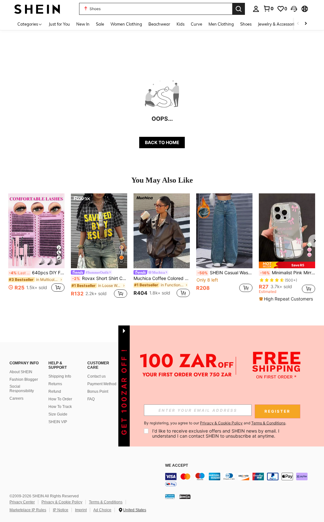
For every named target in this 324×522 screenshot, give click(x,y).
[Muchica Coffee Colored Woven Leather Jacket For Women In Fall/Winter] (162, 230)
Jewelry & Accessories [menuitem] (278, 24)
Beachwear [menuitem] (159, 24)
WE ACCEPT (176, 466)
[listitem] (36, 246)
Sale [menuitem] (100, 24)
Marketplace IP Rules (27, 510)
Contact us (96, 376)
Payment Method (101, 384)
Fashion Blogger (23, 379)
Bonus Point (97, 391)
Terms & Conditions (105, 502)
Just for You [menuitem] (59, 24)
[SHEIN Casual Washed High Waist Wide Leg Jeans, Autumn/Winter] (224, 230)
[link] (268, 8)
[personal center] (256, 9)
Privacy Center (22, 502)
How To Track (60, 406)
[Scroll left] (298, 24)
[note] (287, 265)
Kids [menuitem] (180, 24)
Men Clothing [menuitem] (221, 24)
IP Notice (60, 510)
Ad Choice (102, 510)
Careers (16, 398)
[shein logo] (37, 8)
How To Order (60, 399)
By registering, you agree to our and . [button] (215, 423)
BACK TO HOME (162, 142)
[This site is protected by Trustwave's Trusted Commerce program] (170, 496)
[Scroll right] (305, 24)
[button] (294, 9)
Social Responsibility (21, 388)
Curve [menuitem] (196, 24)
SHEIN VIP (57, 422)
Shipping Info (59, 376)
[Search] (238, 9)
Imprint (81, 510)
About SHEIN (20, 372)
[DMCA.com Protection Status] (184, 496)
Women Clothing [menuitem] (126, 24)
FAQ (91, 399)
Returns (55, 384)
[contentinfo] (243, 480)
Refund (54, 391)
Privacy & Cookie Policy (61, 502)
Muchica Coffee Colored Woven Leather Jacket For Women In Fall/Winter (162, 278)
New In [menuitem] (83, 24)
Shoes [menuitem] (246, 24)
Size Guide (57, 414)
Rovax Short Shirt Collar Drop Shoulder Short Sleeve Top (99, 278)
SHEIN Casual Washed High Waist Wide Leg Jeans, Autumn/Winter (224, 272)
